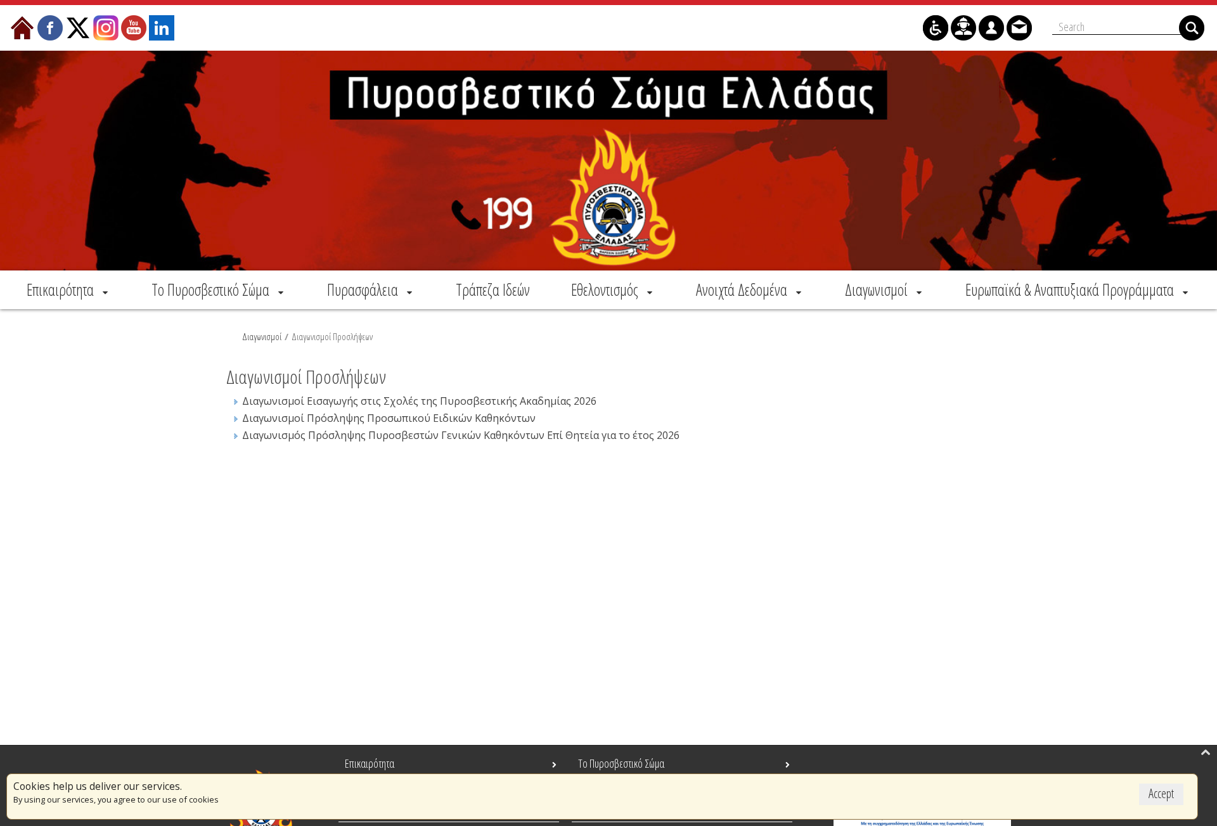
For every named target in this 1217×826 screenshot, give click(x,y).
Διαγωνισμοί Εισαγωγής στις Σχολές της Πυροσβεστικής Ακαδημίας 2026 (419, 401)
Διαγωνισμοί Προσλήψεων (332, 336)
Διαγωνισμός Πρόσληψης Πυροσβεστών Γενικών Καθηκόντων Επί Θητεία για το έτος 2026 (460, 435)
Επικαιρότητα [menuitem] (369, 763)
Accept (1161, 793)
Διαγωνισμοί (261, 336)
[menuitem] (68, 289)
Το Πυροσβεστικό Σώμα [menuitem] (621, 763)
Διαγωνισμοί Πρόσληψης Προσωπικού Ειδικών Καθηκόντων (389, 418)
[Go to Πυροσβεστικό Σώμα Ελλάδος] (608, 160)
